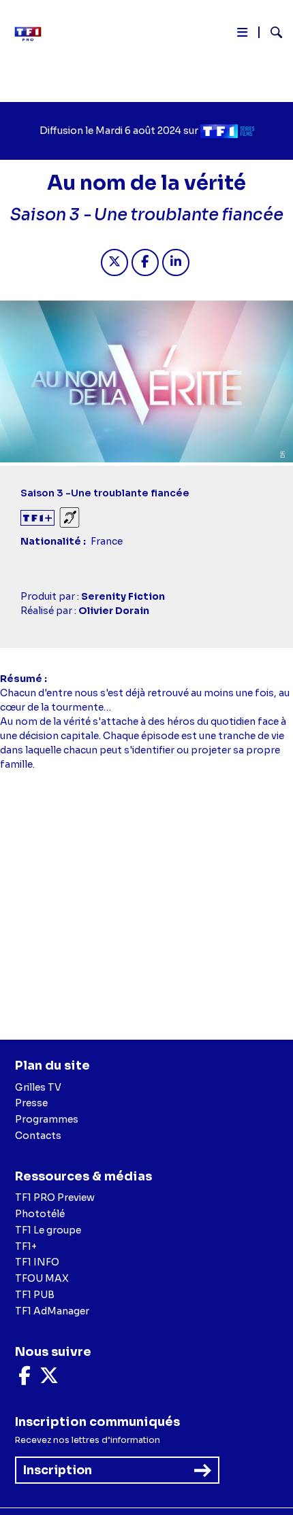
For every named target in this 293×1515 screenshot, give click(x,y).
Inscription (57, 1470)
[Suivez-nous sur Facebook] (24, 1379)
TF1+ (26, 1246)
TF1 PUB (35, 1295)
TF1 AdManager (52, 1311)
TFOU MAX (42, 1278)
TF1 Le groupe (48, 1230)
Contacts (38, 1135)
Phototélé (40, 1214)
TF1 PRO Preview (55, 1197)
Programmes (46, 1119)
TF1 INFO (37, 1262)
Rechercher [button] (270, 32)
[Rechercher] (270, 34)
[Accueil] (33, 34)
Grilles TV (38, 1087)
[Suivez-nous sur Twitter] (49, 1379)
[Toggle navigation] (242, 35)
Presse (31, 1103)
